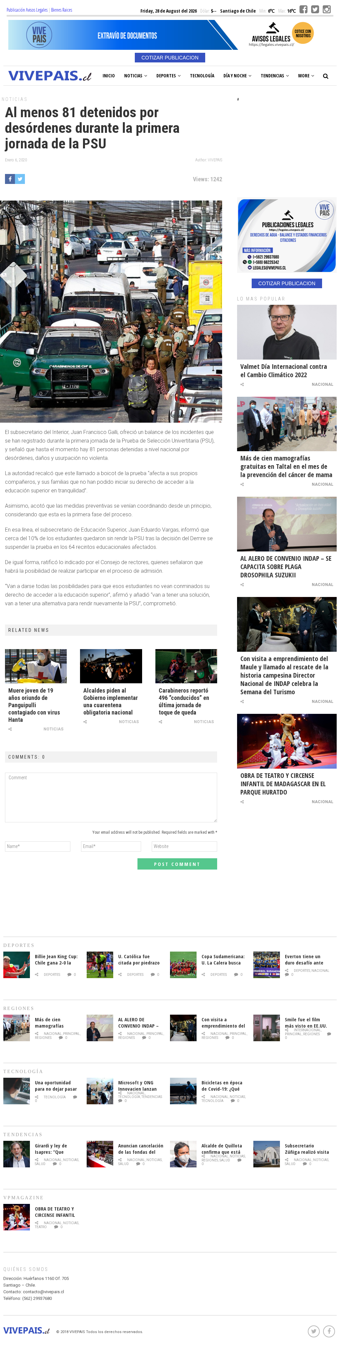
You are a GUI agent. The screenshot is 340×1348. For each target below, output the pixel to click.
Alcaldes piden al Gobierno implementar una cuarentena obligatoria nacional (110, 701)
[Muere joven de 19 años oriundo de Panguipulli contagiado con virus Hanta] (36, 666)
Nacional (322, 384)
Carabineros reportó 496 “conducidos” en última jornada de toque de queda (184, 701)
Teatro (41, 1227)
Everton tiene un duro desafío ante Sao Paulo (304, 962)
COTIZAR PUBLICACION (170, 57)
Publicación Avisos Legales (27, 10)
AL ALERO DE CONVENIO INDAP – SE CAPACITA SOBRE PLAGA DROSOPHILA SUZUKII (285, 566)
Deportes (166, 75)
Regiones (43, 1038)
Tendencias (272, 75)
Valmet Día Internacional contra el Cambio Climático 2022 (283, 370)
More (303, 75)
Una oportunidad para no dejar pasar (56, 1085)
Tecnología (202, 75)
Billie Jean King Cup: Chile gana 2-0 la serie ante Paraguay (56, 962)
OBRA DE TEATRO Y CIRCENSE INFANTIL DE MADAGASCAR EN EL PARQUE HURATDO (283, 784)
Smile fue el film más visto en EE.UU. (306, 1022)
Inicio (109, 75)
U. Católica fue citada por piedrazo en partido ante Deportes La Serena (139, 965)
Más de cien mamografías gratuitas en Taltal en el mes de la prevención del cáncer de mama (286, 466)
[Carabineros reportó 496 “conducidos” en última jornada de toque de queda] (186, 666)
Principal (71, 1034)
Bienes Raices (61, 10)
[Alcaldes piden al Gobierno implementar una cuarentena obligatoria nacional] (111, 666)
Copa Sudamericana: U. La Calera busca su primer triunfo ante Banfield (223, 965)
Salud (40, 1164)
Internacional (307, 1030)
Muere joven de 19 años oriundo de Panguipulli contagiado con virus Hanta (34, 705)
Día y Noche (235, 75)
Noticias (133, 75)
